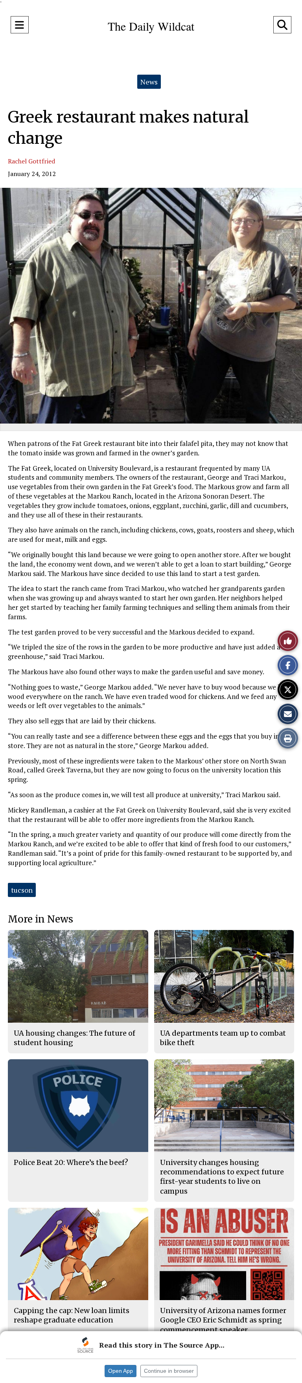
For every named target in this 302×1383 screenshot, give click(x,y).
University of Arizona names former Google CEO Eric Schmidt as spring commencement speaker (223, 1320)
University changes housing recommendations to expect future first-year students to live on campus (222, 1177)
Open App (120, 1371)
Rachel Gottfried (31, 161)
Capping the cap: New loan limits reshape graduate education (71, 1315)
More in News (40, 919)
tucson (22, 890)
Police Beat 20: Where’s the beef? (71, 1162)
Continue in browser (169, 1371)
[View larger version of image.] (151, 306)
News (149, 81)
